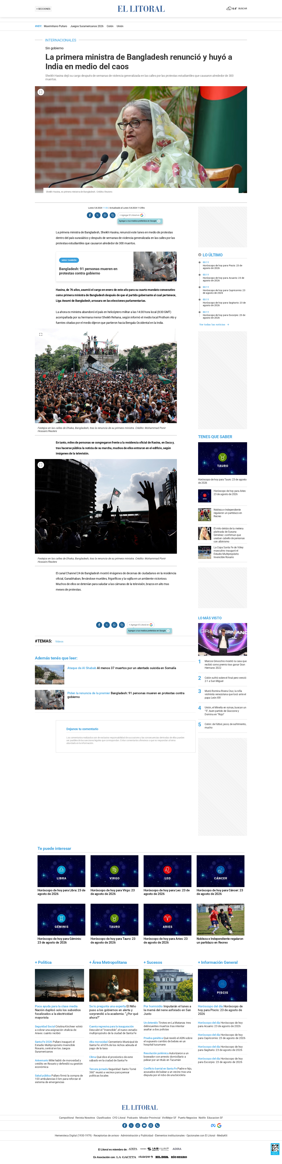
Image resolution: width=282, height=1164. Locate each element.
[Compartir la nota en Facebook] (90, 215)
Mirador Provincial (149, 1117)
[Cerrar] (158, 221)
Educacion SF (215, 1117)
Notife (202, 1117)
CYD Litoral (118, 1117)
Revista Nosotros (85, 1117)
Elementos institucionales (170, 1135)
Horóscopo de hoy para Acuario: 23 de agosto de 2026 (223, 277)
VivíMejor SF (169, 1117)
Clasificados (104, 1117)
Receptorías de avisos (106, 1135)
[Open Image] (41, 92)
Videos (59, 641)
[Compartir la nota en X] (97, 215)
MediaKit (222, 1135)
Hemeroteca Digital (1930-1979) (73, 1135)
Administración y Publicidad (137, 1135)
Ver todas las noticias (212, 324)
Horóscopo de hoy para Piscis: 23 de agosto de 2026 (222, 265)
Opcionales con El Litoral (201, 1135)
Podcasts (132, 1117)
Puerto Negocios (187, 1117)
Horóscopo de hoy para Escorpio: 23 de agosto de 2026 (224, 315)
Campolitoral (66, 1117)
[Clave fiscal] (275, 1154)
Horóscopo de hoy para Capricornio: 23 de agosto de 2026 (224, 290)
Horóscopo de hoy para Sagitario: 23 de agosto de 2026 (224, 302)
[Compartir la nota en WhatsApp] (105, 215)
